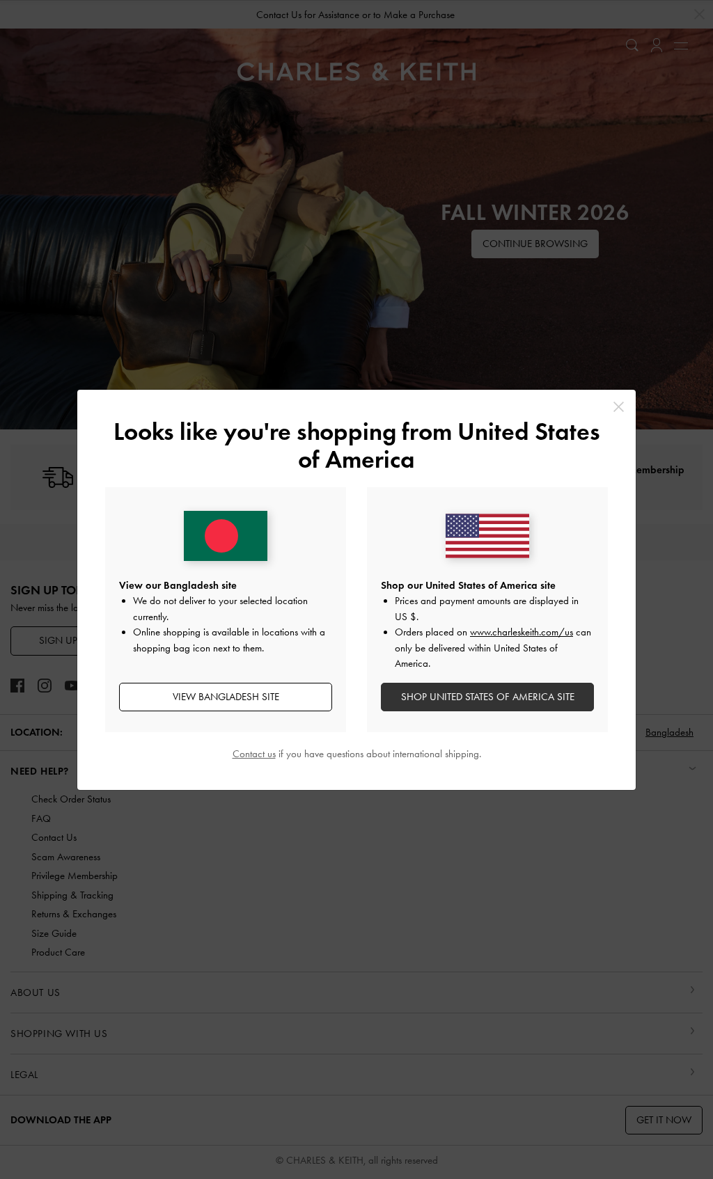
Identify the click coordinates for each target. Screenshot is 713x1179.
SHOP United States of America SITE (487, 696)
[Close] (619, 407)
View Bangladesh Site (226, 696)
